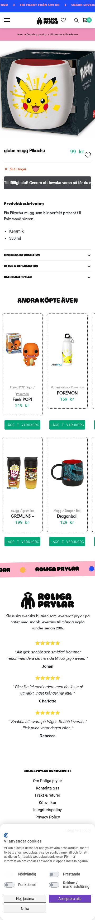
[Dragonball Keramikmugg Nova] (67, 473)
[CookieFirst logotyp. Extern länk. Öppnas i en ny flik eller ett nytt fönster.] (6, 835)
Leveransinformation (22, 255)
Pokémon (71, 34)
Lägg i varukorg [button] (22, 424)
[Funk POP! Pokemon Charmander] (22, 349)
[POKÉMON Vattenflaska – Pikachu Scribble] (67, 349)
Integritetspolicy (47, 809)
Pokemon (22, 394)
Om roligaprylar (18, 277)
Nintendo (56, 34)
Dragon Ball (73, 511)
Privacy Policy (47, 817)
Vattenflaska (59, 387)
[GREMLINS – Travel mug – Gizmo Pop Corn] (22, 473)
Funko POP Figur (21, 387)
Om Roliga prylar (47, 780)
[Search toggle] (76, 20)
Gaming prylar (37, 34)
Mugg (15, 511)
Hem (20, 34)
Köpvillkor (47, 802)
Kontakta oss (47, 788)
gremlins (28, 511)
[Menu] (12, 20)
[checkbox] (9, 874)
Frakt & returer (47, 795)
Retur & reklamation (21, 266)
